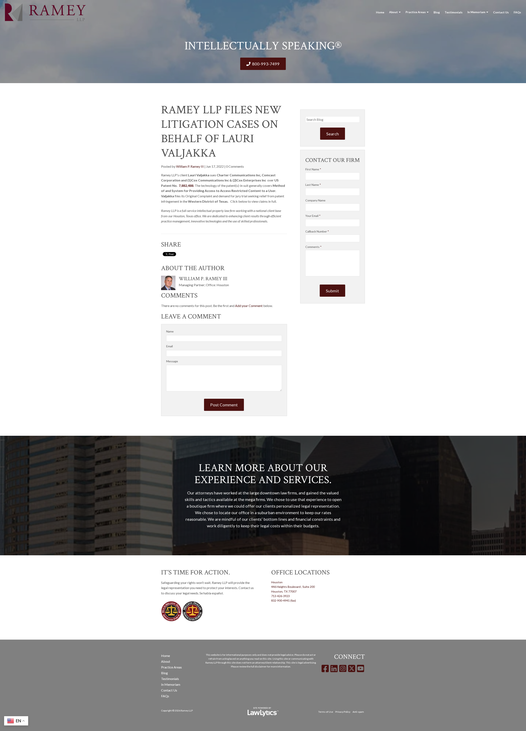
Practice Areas (416, 12)
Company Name (315, 200)
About (393, 12)
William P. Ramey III (190, 166)
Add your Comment (249, 306)
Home (380, 12)
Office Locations (300, 572)
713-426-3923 (280, 596)
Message (172, 361)
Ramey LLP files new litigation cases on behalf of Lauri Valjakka (221, 131)
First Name (313, 169)
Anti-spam (358, 711)
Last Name (313, 184)
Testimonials (454, 12)
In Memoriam (476, 12)
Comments (313, 247)
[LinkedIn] (334, 668)
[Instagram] (342, 668)
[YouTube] (360, 668)
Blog (437, 12)
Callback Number (317, 231)
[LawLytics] (263, 712)
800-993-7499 (266, 63)
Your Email (313, 215)
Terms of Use (325, 711)
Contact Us (501, 12)
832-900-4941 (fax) (283, 600)
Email (169, 346)
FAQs (517, 12)
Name (170, 331)
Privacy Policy (342, 711)
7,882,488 (186, 185)
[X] (351, 668)
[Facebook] (325, 668)
